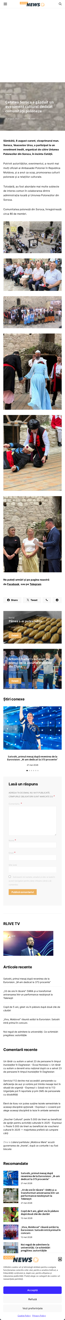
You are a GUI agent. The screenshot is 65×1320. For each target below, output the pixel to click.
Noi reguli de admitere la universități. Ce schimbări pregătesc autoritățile (35, 1247)
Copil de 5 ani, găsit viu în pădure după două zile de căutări (40, 1212)
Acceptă (32, 1290)
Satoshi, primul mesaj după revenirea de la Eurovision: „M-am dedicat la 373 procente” (32, 758)
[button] (60, 1259)
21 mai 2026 (32, 765)
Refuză (32, 1299)
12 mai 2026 (26, 1237)
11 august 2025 (12, 118)
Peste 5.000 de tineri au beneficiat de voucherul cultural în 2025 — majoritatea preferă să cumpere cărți (30, 1130)
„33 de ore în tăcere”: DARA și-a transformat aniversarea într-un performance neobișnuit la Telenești (28, 994)
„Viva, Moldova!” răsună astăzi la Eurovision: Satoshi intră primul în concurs (41, 1230)
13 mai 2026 (26, 1218)
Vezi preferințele (32, 1308)
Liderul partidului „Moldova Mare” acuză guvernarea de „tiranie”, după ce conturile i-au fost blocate (30, 1145)
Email (12, 852)
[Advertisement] (32, 48)
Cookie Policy (24, 1315)
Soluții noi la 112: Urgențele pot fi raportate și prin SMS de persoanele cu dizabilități (31, 1091)
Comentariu (14, 804)
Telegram (35, 584)
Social (8, 94)
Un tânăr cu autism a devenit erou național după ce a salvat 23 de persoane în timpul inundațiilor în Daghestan (32, 1068)
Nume (12, 840)
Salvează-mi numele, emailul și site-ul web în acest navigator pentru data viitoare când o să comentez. (32, 881)
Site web (13, 865)
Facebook (13, 584)
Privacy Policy (39, 1315)
